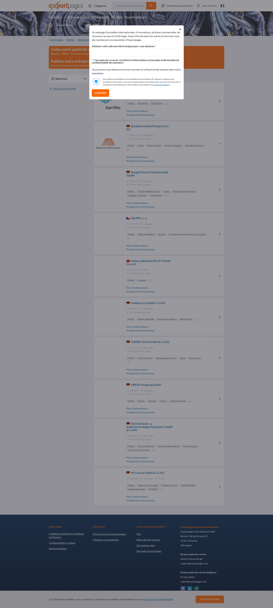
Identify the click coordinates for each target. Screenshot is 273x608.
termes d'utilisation (162, 85)
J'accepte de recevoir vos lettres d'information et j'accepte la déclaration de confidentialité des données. (135, 61)
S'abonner (100, 93)
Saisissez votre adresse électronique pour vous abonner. (123, 46)
